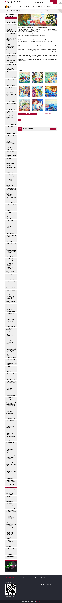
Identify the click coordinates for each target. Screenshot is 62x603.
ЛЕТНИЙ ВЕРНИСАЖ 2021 (10, 353)
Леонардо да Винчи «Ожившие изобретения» (10, 393)
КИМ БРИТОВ (8, 222)
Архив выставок (8, 18)
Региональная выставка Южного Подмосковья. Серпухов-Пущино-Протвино (11, 278)
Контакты (43, 6)
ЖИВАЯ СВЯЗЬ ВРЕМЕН (10, 379)
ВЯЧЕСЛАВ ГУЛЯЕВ (9, 212)
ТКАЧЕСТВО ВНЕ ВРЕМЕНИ (11, 290)
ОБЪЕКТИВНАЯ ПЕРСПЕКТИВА (9, 121)
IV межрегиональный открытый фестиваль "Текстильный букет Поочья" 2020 (11, 421)
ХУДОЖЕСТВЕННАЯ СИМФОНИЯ (9, 160)
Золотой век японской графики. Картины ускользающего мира (10, 500)
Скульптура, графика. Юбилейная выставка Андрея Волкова (11, 453)
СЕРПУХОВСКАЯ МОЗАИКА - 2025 (11, 95)
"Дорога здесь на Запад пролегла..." (10, 490)
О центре (21, 6)
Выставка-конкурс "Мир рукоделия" (10, 427)
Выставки (32, 6)
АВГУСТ (7, 71)
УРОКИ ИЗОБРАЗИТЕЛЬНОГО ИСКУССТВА (10, 194)
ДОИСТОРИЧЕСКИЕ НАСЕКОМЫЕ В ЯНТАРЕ (10, 69)
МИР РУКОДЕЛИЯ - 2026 (10, 42)
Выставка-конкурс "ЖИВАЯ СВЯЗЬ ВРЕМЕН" (11, 309)
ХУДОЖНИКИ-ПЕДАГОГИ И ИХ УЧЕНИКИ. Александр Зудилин (11, 261)
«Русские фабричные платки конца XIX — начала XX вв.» (11, 294)
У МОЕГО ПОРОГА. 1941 (10, 373)
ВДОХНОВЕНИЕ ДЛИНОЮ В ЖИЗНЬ (11, 34)
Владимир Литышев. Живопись (10, 450)
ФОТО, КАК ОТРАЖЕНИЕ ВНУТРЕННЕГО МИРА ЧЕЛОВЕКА (10, 360)
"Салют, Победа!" (9, 400)
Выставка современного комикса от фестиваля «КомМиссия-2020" (10, 369)
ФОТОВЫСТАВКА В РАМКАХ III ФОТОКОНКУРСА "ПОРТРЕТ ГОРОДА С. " (11, 544)
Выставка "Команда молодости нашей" (9, 528)
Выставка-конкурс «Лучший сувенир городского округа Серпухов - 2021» (11, 340)
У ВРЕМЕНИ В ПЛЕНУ (10, 200)
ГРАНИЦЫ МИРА (9, 75)
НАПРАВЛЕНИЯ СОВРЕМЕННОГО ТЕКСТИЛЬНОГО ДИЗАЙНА (11, 30)
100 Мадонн (8, 498)
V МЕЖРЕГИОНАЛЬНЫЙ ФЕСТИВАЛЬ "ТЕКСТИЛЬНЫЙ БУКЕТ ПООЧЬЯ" (10, 301)
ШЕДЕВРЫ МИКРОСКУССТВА (9, 153)
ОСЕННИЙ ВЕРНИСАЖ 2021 (11, 345)
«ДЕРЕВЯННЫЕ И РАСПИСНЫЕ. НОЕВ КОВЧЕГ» (11, 81)
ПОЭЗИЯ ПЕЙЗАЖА (9, 147)
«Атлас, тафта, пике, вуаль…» (11, 395)
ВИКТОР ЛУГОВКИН (9, 220)
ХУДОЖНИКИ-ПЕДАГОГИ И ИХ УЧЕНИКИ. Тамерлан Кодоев (11, 386)
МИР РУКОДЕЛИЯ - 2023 (10, 233)
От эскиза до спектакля (10, 442)
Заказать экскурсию (47, 113)
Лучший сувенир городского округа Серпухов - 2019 (11, 458)
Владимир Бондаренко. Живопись (10, 434)
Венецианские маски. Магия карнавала (11, 415)
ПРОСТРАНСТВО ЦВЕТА (10, 238)
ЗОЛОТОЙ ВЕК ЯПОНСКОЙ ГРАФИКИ (11, 236)
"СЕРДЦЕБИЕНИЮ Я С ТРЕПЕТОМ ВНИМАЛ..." (10, 163)
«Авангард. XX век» (9, 397)
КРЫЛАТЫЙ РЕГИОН (10, 274)
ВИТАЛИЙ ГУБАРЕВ (9, 258)
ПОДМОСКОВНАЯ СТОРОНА (11, 77)
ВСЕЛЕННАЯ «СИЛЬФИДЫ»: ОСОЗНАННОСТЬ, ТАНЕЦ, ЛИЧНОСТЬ (11, 39)
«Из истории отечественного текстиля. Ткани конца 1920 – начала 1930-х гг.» (11, 297)
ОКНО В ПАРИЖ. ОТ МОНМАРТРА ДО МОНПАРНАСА (9, 264)
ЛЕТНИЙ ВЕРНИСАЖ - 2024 (11, 135)
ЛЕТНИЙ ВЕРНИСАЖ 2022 (10, 281)
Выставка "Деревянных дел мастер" (11, 530)
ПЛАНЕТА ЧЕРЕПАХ (9, 285)
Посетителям (26, 6)
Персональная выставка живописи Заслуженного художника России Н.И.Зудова (10, 537)
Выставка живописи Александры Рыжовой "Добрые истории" (10, 517)
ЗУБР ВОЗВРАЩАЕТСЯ (10, 182)
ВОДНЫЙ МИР (9, 554)
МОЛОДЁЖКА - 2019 (10, 491)
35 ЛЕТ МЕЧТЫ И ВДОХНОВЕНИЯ (9, 180)
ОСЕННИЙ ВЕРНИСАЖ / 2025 (11, 64)
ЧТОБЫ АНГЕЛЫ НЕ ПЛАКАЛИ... (9, 118)
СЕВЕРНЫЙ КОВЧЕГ (9, 51)
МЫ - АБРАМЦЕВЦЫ (10, 131)
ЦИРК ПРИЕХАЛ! (9, 241)
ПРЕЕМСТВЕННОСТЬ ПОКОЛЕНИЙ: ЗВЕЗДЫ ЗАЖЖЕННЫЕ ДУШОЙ (10, 115)
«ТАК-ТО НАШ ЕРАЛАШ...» (10, 26)
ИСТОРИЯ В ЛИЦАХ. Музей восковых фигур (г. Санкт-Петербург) (11, 382)
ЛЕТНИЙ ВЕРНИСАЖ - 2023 (11, 204)
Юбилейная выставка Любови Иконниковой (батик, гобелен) (10, 468)
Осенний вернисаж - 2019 (10, 455)
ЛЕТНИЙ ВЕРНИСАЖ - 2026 (11, 24)
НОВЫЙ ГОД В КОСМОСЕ (10, 319)
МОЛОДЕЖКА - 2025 (10, 83)
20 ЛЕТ (7, 122)
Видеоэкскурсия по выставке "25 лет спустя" (10, 418)
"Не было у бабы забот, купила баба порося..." (10, 494)
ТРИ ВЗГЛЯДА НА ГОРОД (10, 133)
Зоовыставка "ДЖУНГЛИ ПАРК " (10, 288)
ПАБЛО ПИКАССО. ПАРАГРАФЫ (9, 44)
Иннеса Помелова (9, 247)
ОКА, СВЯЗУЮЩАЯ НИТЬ (10, 109)
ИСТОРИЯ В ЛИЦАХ (9, 126)
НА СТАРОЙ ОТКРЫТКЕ (10, 366)
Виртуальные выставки (10, 14)
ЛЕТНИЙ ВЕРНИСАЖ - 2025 (11, 79)
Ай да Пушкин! (9, 440)
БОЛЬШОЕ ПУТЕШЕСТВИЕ (10, 202)
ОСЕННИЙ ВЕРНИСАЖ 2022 (11, 269)
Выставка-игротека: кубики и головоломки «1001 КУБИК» (11, 22)
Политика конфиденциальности (10, 582)
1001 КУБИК (8, 229)
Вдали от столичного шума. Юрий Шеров (11, 447)
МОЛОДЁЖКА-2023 (9, 218)
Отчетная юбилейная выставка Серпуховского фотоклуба (10, 481)
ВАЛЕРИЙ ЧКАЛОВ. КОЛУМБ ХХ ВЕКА (11, 156)
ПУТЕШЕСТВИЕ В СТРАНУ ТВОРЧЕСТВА (10, 314)
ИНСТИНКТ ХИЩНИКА (10, 210)
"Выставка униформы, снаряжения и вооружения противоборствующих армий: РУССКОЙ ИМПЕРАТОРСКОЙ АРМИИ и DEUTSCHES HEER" (11, 251)
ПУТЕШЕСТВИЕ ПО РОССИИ (11, 101)
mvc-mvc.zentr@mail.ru (8, 2)
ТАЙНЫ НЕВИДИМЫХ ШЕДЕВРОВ (10, 355)
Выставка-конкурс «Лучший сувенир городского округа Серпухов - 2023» (11, 189)
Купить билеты (27, 113)
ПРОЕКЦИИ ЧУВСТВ (9, 321)
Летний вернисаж (9, 478)
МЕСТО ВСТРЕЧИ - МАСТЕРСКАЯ (9, 227)
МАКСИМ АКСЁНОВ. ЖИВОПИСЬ (9, 73)
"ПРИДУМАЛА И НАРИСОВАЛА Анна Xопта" (11, 246)
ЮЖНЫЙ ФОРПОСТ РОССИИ (11, 103)
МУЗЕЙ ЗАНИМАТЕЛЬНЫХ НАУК (11, 206)
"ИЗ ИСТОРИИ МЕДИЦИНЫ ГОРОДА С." (11, 186)
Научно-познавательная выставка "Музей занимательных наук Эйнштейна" (10, 437)
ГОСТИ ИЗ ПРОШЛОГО (10, 276)
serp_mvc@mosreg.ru (17, 1)
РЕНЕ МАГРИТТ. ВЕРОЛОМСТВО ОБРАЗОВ (10, 335)
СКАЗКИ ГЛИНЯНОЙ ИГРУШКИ (9, 139)
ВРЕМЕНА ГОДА (9, 165)
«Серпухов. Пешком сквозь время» (11, 168)
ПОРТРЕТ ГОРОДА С (9, 337)
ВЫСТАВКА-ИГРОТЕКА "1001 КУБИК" (11, 99)
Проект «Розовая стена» (10, 16)
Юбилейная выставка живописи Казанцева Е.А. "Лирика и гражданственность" (10, 475)
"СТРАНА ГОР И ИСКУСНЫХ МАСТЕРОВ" (11, 272)
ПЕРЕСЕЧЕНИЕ (9, 208)
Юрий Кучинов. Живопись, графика (10, 431)
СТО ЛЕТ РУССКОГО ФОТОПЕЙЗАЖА (9, 105)
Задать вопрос (53, 128)
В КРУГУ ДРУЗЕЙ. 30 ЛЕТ (10, 60)
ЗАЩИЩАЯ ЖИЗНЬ (9, 137)
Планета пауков (9, 411)
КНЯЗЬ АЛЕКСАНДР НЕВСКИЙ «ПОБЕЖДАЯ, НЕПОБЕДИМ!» (10, 332)
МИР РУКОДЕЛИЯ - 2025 (10, 97)
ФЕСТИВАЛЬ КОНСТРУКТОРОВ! (9, 445)
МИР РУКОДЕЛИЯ (9, 391)
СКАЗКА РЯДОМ (9, 324)
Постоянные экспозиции (10, 556)
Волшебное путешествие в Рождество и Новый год (11, 514)
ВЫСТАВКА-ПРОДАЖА (10, 107)
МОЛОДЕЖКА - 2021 (10, 371)
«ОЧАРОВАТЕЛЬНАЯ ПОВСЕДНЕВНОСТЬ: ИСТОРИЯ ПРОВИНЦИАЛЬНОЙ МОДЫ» (10, 176)
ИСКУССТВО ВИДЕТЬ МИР (11, 357)
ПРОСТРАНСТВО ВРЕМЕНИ (11, 87)
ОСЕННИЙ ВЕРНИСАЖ (10, 546)
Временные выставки (9, 558)
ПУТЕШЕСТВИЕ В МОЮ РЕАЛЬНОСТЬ (10, 284)
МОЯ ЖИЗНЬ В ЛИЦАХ (10, 292)
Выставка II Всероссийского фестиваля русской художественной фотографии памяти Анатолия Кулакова (11, 461)
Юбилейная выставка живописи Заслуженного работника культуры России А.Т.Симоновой (11, 524)
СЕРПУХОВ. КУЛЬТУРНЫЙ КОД (11, 66)
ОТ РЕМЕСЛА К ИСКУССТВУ (11, 124)
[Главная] (47, 10)
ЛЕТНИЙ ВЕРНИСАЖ (10, 548)
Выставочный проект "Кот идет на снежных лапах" (10, 508)
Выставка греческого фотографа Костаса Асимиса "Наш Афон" (11, 511)
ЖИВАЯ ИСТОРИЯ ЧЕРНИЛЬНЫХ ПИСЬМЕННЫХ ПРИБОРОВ (11, 255)
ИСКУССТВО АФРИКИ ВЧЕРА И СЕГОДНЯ (11, 112)
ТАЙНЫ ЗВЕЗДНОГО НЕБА (10, 375)
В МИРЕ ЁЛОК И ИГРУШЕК (11, 55)
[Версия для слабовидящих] (60, 2)
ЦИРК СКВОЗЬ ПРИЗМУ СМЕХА (10, 224)
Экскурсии (38, 6)
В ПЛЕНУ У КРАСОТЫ (10, 89)
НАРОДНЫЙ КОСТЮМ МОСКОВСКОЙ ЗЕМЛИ (10, 145)
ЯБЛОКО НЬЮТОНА (9, 62)
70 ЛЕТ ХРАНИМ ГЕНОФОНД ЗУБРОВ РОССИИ (11, 552)
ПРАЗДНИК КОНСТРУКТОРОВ (9, 541)
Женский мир (8, 496)
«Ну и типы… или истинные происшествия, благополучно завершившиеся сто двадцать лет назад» (11, 171)
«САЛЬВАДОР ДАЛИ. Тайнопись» (10, 231)
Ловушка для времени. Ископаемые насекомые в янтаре (11, 471)
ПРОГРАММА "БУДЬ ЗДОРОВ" (9, 377)
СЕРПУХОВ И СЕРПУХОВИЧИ (11, 128)
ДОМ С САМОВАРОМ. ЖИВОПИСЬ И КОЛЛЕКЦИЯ (11, 50)
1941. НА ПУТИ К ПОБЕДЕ (10, 85)
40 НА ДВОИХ (8, 304)
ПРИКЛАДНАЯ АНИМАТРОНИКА (9, 329)
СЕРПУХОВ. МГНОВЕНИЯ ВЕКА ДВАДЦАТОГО (10, 268)
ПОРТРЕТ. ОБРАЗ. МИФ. (10, 550)
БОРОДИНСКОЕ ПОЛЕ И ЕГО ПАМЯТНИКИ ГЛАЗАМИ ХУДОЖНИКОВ (11, 58)
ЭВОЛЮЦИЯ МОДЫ (9, 92)
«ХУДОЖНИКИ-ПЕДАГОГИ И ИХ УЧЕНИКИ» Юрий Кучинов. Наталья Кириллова (11, 317)
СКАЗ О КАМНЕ (9, 158)
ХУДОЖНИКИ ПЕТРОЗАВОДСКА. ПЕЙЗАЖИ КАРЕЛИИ (11, 363)
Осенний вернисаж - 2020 (10, 399)
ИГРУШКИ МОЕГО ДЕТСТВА (11, 243)
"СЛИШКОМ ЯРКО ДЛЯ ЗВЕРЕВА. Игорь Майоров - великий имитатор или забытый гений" (11, 215)
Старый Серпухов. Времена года (11, 465)
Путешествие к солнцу (10, 487)
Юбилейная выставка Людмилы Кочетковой (10, 307)
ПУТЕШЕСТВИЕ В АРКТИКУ (11, 53)
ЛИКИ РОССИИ (9, 149)
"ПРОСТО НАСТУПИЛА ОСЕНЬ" (10, 343)
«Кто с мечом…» (9, 429)
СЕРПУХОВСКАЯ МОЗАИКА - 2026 (11, 36)
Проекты (55, 6)
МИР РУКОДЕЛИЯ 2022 (10, 311)
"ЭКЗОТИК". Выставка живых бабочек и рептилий (11, 47)
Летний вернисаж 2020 (10, 413)
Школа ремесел (49, 6)
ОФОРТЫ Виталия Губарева (11, 326)
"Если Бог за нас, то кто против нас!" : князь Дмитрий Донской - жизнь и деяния (11, 484)
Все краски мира (9, 503)
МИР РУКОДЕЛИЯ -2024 (10, 151)
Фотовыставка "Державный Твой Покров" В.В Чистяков (11, 505)
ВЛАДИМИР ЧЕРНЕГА (10, 239)
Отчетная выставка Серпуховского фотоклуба (10, 409)
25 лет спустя (8, 424)
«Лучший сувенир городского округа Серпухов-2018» (9, 533)
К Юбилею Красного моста (11, 197)
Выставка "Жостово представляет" (9, 520)
